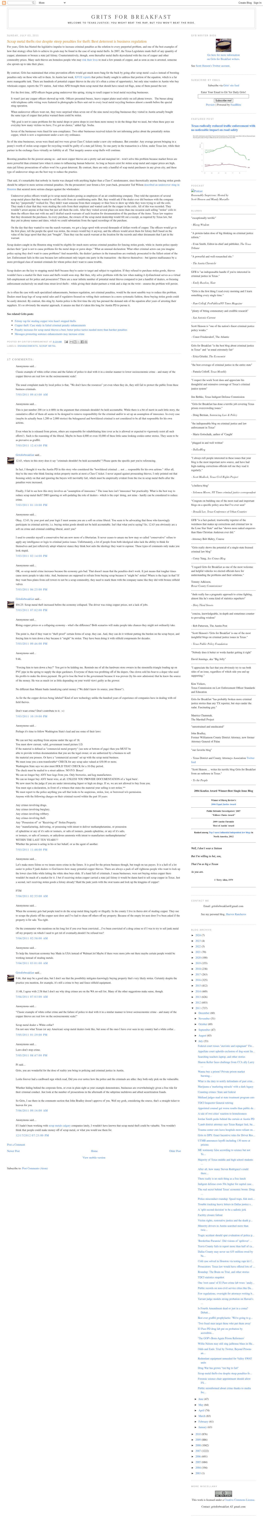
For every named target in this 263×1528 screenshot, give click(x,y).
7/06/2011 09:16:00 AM (32, 1110)
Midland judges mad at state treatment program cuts (226, 1097)
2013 (198, 997)
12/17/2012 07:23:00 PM (32, 1135)
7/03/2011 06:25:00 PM (31, 589)
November (205, 1018)
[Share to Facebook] (82, 342)
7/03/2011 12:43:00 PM (31, 445)
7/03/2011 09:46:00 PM (31, 643)
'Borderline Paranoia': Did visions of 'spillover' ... (225, 1241)
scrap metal (47, 346)
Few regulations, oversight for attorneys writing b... (226, 1293)
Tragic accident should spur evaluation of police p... (226, 1235)
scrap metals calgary (60, 1125)
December (204, 1013)
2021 (198, 952)
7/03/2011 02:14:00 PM (31, 556)
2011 (198, 1008)
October (203, 1024)
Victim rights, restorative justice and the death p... (225, 1220)
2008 (198, 1445)
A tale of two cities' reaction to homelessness (222, 1113)
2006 (198, 1456)
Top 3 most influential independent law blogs (230, 832)
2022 (198, 946)
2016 (198, 980)
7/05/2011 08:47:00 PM (31, 1055)
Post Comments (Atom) (35, 1168)
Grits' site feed (231, 85)
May (201, 1405)
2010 (198, 1434)
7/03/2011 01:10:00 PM (31, 505)
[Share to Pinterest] (86, 342)
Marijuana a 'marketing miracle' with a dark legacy (225, 1086)
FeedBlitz (236, 104)
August (203, 1035)
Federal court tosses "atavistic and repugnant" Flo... (226, 1046)
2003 (198, 1473)
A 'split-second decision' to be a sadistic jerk (222, 1209)
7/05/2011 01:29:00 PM (31, 1034)
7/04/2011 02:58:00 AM (32, 938)
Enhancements (28, 346)
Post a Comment (16, 1144)
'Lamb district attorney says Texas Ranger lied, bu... (226, 1124)
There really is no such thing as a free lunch (222, 1178)
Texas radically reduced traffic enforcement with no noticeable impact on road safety (223, 127)
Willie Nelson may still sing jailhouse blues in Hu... (226, 1343)
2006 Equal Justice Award (223, 804)
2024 (198, 935)
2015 (198, 985)
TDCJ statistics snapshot (211, 1277)
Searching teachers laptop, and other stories (221, 1056)
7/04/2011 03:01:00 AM (32, 963)
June (201, 1399)
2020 (198, 957)
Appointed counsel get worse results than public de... (226, 1108)
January (203, 1427)
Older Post (175, 1151)
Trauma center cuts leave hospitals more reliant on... (226, 1130)
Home (94, 1151)
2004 (198, 1467)
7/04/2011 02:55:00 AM (32, 896)
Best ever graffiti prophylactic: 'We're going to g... (225, 1318)
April (202, 1410)
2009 (198, 1439)
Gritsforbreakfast (25, 455)
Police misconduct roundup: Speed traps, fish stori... (226, 1199)
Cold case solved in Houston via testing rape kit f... (226, 1261)
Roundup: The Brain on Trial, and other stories (223, 1272)
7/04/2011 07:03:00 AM (32, 996)
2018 (198, 969)
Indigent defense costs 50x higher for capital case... (226, 1184)
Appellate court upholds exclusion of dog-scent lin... (226, 1051)
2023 (198, 941)
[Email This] (71, 342)
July (201, 1041)
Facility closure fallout (210, 1215)
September (205, 1029)
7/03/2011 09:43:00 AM (32, 394)
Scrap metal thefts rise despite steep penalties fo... (225, 1373)
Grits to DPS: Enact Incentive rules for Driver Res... (226, 1135)
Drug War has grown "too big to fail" (218, 1368)
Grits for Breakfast (131, 16)
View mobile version (94, 1157)
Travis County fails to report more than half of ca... (226, 1246)
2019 (198, 963)
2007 (198, 1451)
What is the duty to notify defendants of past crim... (226, 1081)
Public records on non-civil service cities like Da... (225, 1288)
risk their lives (90, 60)
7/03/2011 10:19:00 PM (31, 716)
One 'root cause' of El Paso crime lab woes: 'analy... (226, 1282)
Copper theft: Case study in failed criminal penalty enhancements (50, 325)
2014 (198, 991)
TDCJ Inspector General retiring (215, 1103)
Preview (210, 104)
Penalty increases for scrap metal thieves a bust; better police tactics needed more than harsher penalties (71, 329)
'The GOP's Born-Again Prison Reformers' (221, 1338)
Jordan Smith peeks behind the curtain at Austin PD (226, 1119)
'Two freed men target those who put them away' (224, 1323)
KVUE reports (83, 77)
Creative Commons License (239, 1500)
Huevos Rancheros (236, 914)
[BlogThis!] (75, 342)
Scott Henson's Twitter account (212, 65)
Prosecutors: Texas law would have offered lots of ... (226, 1266)
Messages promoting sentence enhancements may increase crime (49, 334)
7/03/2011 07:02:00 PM (31, 610)
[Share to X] (78, 342)
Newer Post (13, 1151)
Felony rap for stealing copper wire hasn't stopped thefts (45, 321)
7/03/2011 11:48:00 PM (31, 849)
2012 (198, 1002)
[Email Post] (66, 341)
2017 (198, 974)
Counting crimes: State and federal (217, 1092)
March (202, 1416)
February (204, 1421)
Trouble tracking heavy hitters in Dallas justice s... (225, 1204)
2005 (198, 1462)
